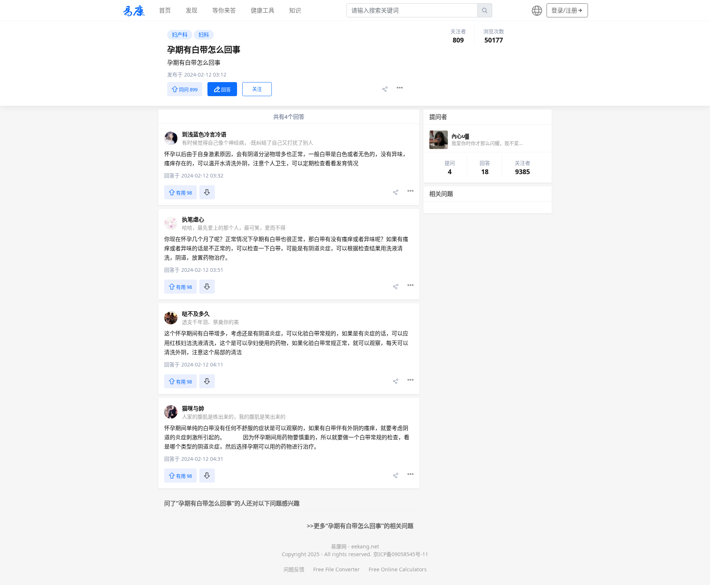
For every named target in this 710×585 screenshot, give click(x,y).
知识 (295, 10)
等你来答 (224, 10)
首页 (165, 10)
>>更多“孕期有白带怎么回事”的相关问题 (360, 526)
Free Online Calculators (398, 569)
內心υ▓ (460, 135)
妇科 (204, 34)
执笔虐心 (193, 219)
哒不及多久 (196, 313)
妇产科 (179, 34)
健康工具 (262, 10)
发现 (191, 10)
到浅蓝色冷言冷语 (204, 134)
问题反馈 (294, 569)
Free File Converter (336, 569)
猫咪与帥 (193, 408)
